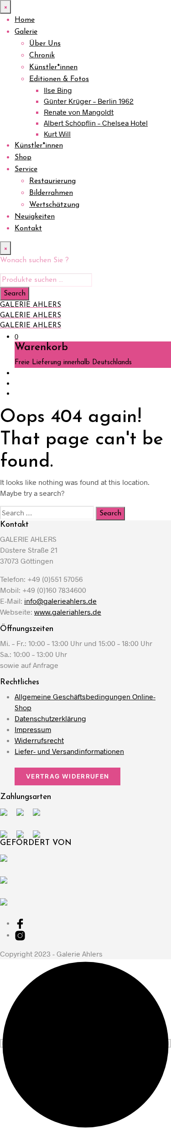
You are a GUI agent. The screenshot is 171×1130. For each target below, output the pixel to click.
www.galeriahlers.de (67, 611)
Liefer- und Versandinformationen (69, 751)
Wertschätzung (54, 205)
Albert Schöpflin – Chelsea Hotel (96, 122)
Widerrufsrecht (39, 740)
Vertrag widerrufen (67, 776)
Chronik (42, 55)
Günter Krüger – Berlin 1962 (89, 101)
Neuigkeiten (35, 216)
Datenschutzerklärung (50, 718)
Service (26, 169)
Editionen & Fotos (59, 79)
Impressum (33, 729)
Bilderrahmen (51, 193)
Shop (23, 157)
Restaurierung (52, 181)
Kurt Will (57, 133)
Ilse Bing (58, 90)
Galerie (26, 32)
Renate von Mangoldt (79, 111)
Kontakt (28, 228)
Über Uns (45, 43)
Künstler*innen (53, 67)
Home (25, 20)
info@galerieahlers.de (60, 600)
